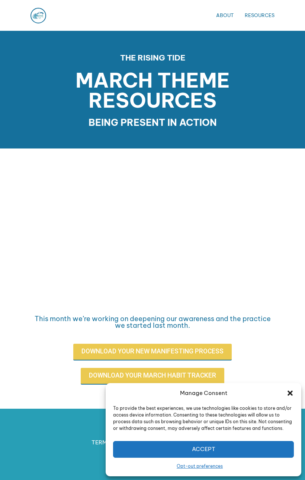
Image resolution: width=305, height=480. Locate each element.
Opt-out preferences (200, 466)
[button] (290, 393)
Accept (203, 449)
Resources (259, 15)
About (225, 15)
